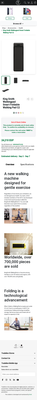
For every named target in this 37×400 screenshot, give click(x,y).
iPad (27, 18)
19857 (28, 130)
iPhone (10, 18)
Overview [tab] (10, 164)
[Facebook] (3, 380)
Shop (4, 28)
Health (21, 28)
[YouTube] (18, 380)
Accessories (12, 28)
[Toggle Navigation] (2, 2)
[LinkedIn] (15, 380)
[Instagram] (7, 380)
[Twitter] (11, 380)
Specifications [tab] (27, 164)
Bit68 (30, 394)
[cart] (28, 3)
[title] (18, 2)
